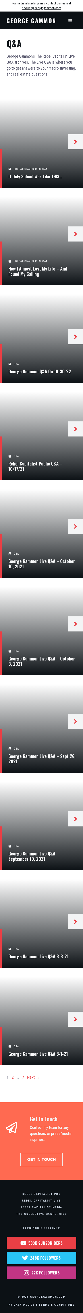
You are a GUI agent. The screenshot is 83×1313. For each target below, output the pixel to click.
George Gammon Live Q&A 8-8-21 (38, 956)
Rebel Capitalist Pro (41, 1194)
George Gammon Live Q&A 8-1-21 (38, 1053)
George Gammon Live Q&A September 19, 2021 (31, 856)
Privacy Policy (21, 1304)
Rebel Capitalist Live (41, 1200)
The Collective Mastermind (41, 1214)
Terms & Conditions (57, 1304)
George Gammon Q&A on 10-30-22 (39, 371)
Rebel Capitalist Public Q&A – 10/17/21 (35, 466)
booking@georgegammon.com (41, 8)
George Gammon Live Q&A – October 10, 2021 (41, 564)
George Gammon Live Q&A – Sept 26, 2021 (41, 759)
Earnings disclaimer (41, 1228)
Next (33, 1077)
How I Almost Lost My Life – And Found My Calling (37, 271)
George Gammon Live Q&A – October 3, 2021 (41, 661)
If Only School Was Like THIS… (35, 176)
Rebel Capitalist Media (41, 1207)
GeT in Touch (41, 1159)
